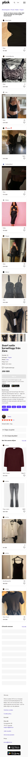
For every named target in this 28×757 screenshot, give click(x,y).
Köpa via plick (9, 430)
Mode (12, 9)
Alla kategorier (6, 9)
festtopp (5, 409)
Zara (7, 359)
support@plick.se (8, 727)
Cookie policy (7, 713)
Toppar (22, 9)
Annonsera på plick (9, 735)
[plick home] (6, 2)
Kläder (17, 9)
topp (14, 407)
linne (24, 407)
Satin (19, 407)
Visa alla (24, 440)
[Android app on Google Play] (15, 386)
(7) (13, 420)
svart (9, 407)
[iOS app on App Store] (6, 386)
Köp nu (14, 376)
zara (4, 407)
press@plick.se (8, 742)
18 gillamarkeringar (9, 367)
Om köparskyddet (10, 436)
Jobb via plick (7, 731)
